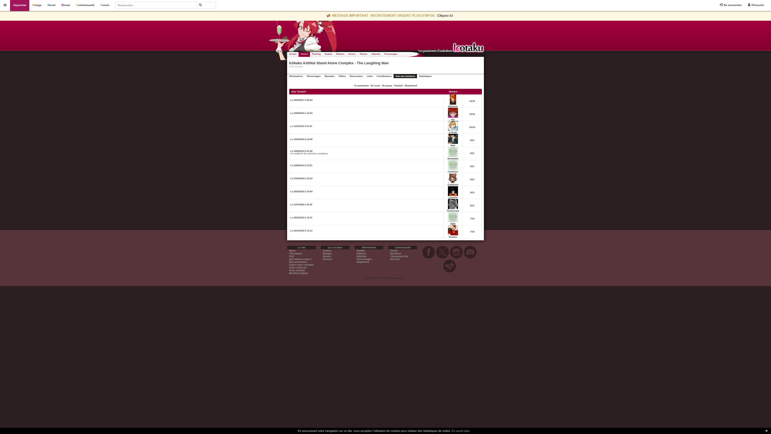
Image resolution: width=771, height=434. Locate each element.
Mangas (327, 253)
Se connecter (732, 5)
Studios (328, 54)
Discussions (356, 76)
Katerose (453, 106)
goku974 (452, 198)
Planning (316, 54)
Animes (304, 54)
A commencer (361, 85)
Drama (65, 5)
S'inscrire (757, 5)
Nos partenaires (298, 262)
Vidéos (342, 76)
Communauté (85, 5)
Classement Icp (399, 256)
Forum (104, 5)
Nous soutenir (297, 270)
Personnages (391, 54)
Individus (375, 54)
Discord (394, 259)
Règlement (363, 262)
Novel (51, 5)
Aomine (453, 237)
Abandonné (411, 85)
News (292, 250)
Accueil (293, 54)
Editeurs (361, 253)
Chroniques (295, 253)
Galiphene (453, 184)
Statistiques (425, 76)
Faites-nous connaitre (301, 264)
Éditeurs (340, 54)
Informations (296, 76)
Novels (327, 256)
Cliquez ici (445, 15)
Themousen (453, 211)
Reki (453, 145)
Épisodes (330, 76)
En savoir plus (461, 430)
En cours (375, 85)
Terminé (398, 85)
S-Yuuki (453, 132)
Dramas (327, 259)
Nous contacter (298, 267)
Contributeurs (384, 76)
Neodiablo (453, 158)
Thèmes (363, 54)
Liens (370, 76)
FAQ (291, 256)
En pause (387, 85)
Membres (395, 253)
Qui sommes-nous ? (300, 259)
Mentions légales (298, 273)
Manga (37, 5)
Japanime (19, 5)
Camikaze (453, 171)
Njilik (453, 224)
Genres (352, 54)
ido (453, 119)
